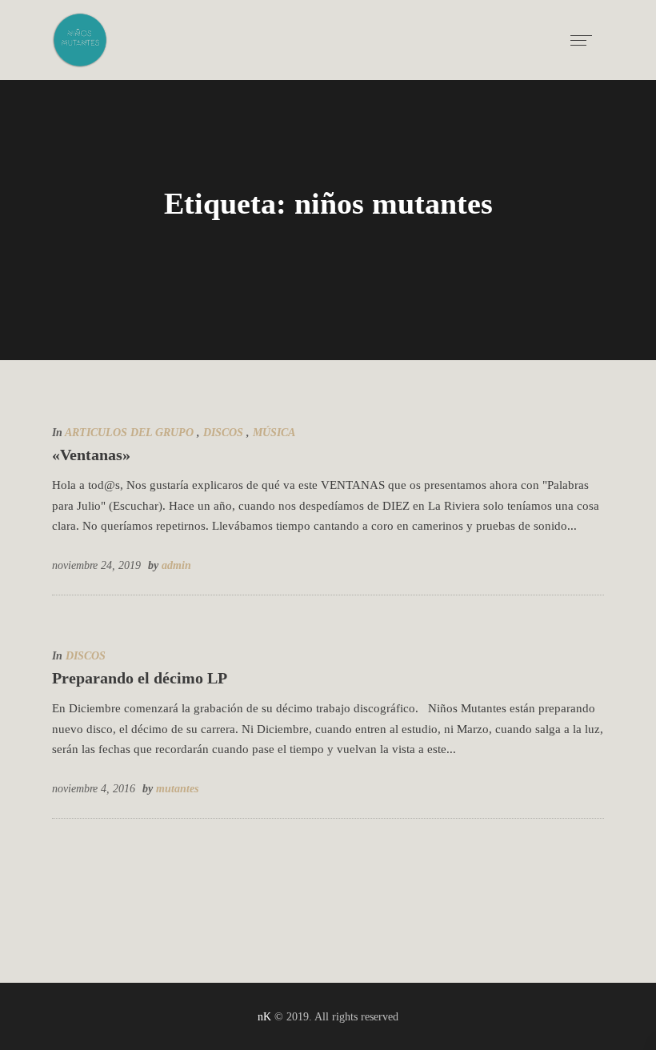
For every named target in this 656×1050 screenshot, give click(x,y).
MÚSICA (274, 433)
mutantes (177, 789)
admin (176, 565)
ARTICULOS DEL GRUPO (129, 433)
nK (264, 1016)
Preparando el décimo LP (139, 678)
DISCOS (223, 433)
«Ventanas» (91, 455)
